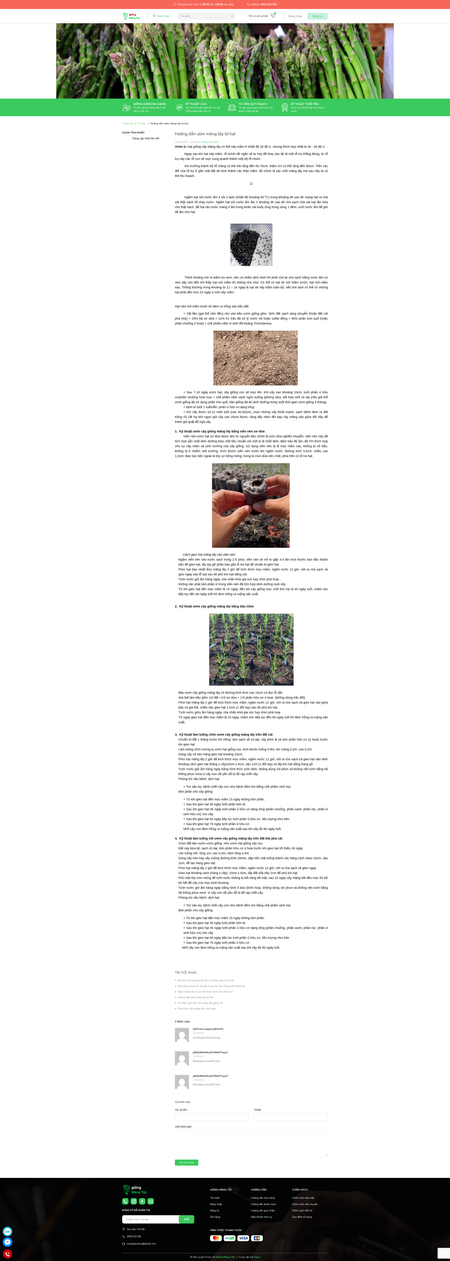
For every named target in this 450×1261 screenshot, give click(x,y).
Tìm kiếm (215, 1198)
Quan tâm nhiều (133, 132)
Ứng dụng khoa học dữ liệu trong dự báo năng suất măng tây (211, 986)
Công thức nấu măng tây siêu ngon (197, 1008)
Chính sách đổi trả (302, 1210)
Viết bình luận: (183, 1127)
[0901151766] (125, 1201)
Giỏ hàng (215, 1217)
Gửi (186, 1219)
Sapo (257, 1257)
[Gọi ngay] (7, 1254)
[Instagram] (134, 1201)
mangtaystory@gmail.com (141, 1243)
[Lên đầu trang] (438, 1252)
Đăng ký (318, 16)
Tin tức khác (186, 972)
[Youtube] (150, 1201)
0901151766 (269, 4)
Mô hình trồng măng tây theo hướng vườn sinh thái (206, 980)
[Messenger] (7, 1242)
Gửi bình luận (186, 1162)
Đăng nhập (295, 16)
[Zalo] (7, 1231)
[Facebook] (142, 1201)
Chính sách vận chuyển (305, 1204)
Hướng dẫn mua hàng (263, 1198)
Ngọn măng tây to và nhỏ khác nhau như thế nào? (205, 991)
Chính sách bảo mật (303, 1198)
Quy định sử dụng (302, 1217)
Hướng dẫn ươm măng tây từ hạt (195, 997)
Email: (257, 1110)
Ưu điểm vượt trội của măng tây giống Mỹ (200, 1003)
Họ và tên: (181, 1110)
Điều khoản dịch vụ (261, 1217)
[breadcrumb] (225, 61)
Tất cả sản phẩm (258, 16)
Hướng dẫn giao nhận (263, 1210)
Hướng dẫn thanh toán (263, 1204)
